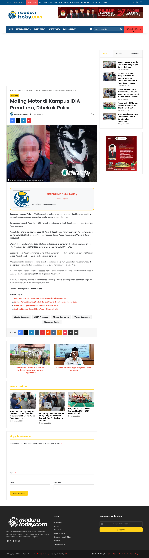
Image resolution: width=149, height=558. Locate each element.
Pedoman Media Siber (62, 537)
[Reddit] (48, 332)
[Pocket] (65, 332)
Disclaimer (58, 523)
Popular (119, 53)
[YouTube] (13, 541)
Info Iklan (57, 530)
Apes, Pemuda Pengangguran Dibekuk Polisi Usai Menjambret (40, 298)
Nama (13, 473)
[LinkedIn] (23, 120)
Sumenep (32, 90)
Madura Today (22, 29)
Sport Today (54, 29)
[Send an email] (30, 114)
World (126, 554)
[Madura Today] (27, 15)
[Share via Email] (70, 332)
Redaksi (57, 541)
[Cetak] (76, 332)
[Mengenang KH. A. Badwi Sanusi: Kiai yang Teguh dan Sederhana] (109, 64)
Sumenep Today (52, 322)
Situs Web (57, 483)
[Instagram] (16, 541)
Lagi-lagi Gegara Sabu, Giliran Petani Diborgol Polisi (36, 309)
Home (10, 29)
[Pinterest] (29, 120)
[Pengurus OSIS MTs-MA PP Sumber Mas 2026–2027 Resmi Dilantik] (81, 399)
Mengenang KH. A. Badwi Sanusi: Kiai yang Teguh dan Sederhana (128, 64)
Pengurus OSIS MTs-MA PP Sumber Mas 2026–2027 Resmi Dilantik (63, 2)
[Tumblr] (37, 332)
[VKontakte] (53, 332)
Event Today (39, 29)
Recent (106, 53)
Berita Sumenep (22, 317)
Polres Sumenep (82, 317)
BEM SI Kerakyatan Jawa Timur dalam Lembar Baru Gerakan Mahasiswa (128, 118)
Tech (132, 554)
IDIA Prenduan (41, 317)
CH (65, 554)
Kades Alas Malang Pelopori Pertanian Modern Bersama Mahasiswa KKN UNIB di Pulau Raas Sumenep (22, 414)
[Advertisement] (74, 40)
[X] (18, 120)
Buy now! (138, 554)
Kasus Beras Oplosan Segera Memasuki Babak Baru (36, 305)
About (115, 554)
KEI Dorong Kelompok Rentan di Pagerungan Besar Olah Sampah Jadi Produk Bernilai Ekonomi (51, 416)
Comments (134, 53)
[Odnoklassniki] (59, 332)
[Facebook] (12, 120)
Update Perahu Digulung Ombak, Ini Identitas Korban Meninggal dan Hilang (45, 302)
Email (12, 483)
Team (121, 554)
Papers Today (69, 29)
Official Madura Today (21, 114)
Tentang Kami (59, 544)
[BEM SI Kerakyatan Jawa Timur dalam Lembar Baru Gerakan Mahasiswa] (109, 116)
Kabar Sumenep (61, 317)
